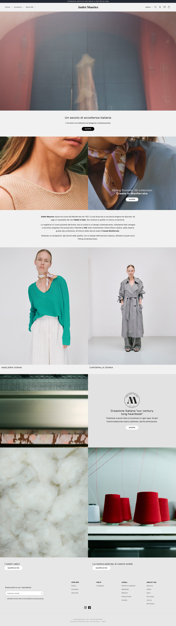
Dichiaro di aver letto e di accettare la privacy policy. (25, 599)
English (104, 621)
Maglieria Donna (12, 367)
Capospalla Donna (101, 367)
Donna (73, 586)
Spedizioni (125, 589)
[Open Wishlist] (164, 7)
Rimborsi (125, 593)
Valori (149, 593)
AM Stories (150, 604)
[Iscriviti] (41, 593)
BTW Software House (83, 621)
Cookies (124, 600)
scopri (88, 129)
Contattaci (100, 586)
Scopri (132, 428)
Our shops (150, 596)
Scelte (149, 589)
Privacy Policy (126, 596)
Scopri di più (13, 568)
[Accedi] (160, 7)
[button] (8, 7)
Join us (149, 600)
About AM (74, 593)
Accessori (74, 589)
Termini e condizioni (128, 586)
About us (150, 586)
